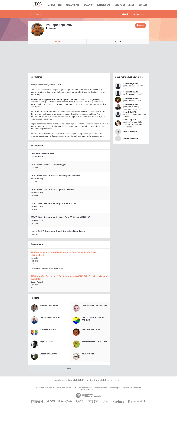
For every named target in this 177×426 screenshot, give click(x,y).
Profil (57, 41)
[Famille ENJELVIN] (118, 138)
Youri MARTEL (88, 353)
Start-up (88, 5)
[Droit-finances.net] (80, 401)
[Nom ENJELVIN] (118, 132)
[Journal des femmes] (37, 401)
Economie (142, 5)
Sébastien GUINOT (48, 353)
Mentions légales (115, 388)
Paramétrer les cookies (101, 388)
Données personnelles (85, 388)
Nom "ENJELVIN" (130, 132)
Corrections (137, 388)
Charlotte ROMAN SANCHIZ (94, 305)
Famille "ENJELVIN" (130, 138)
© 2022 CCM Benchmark (88, 390)
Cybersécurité (103, 5)
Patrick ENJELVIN (130, 112)
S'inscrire (126, 14)
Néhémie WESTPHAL (91, 329)
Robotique (120, 5)
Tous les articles (127, 388)
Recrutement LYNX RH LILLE (94, 341)
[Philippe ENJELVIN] (37, 29)
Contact (51, 388)
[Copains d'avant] (93, 401)
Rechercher (38, 14)
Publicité (58, 388)
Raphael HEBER (46, 341)
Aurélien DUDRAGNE (49, 305)
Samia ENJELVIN (129, 120)
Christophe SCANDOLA (50, 317)
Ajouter (141, 25)
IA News (51, 5)
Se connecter (138, 14)
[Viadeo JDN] (106, 401)
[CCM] (50, 401)
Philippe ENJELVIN (130, 83)
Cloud (131, 5)
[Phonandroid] (137, 401)
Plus (69, 368)
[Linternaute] (65, 401)
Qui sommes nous (42, 388)
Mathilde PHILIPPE (48, 329)
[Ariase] (118, 401)
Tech (60, 5)
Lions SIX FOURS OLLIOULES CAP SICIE (94, 318)
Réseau (118, 41)
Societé (74, 388)
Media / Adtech (73, 5)
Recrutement (66, 388)
